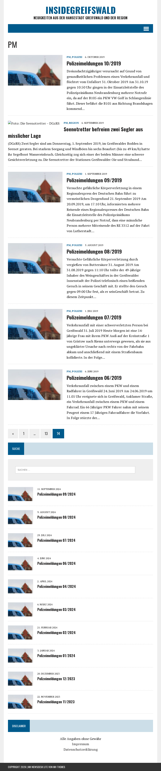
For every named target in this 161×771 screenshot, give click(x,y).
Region (74, 122)
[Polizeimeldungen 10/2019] (35, 82)
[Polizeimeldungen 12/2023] (20, 682)
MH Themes (59, 767)
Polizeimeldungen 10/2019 (94, 63)
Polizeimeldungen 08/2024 (56, 517)
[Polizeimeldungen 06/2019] (35, 397)
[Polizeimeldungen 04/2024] (20, 590)
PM (69, 57)
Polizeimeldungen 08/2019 (94, 251)
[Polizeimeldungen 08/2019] (35, 270)
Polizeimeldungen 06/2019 (94, 377)
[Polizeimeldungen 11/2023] (20, 705)
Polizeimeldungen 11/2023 (56, 701)
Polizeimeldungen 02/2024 (56, 632)
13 (46, 433)
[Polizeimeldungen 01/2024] (20, 659)
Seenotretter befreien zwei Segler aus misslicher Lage (75, 132)
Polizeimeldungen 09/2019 (94, 180)
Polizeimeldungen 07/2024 (56, 540)
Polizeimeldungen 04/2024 (56, 586)
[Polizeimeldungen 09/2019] (35, 199)
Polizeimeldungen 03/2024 (56, 609)
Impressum (80, 744)
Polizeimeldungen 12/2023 (56, 678)
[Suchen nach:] (75, 469)
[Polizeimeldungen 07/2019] (35, 336)
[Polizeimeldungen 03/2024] (20, 613)
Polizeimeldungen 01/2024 (56, 655)
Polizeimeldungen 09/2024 (56, 494)
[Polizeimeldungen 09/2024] (20, 498)
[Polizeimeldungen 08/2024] (20, 521)
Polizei (77, 57)
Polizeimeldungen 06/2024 (56, 563)
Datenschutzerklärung (81, 749)
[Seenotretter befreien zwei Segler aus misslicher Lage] (34, 123)
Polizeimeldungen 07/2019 (94, 317)
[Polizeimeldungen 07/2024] (20, 544)
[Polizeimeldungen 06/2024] (20, 567)
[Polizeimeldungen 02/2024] (20, 636)
